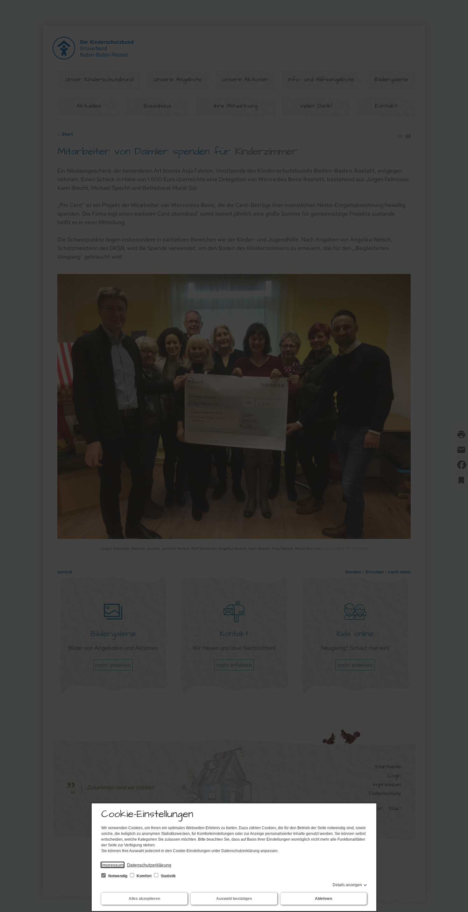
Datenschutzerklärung (149, 864)
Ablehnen (323, 898)
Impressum (112, 864)
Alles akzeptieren (144, 898)
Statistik (168, 876)
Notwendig (117, 876)
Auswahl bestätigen (234, 898)
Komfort (144, 876)
